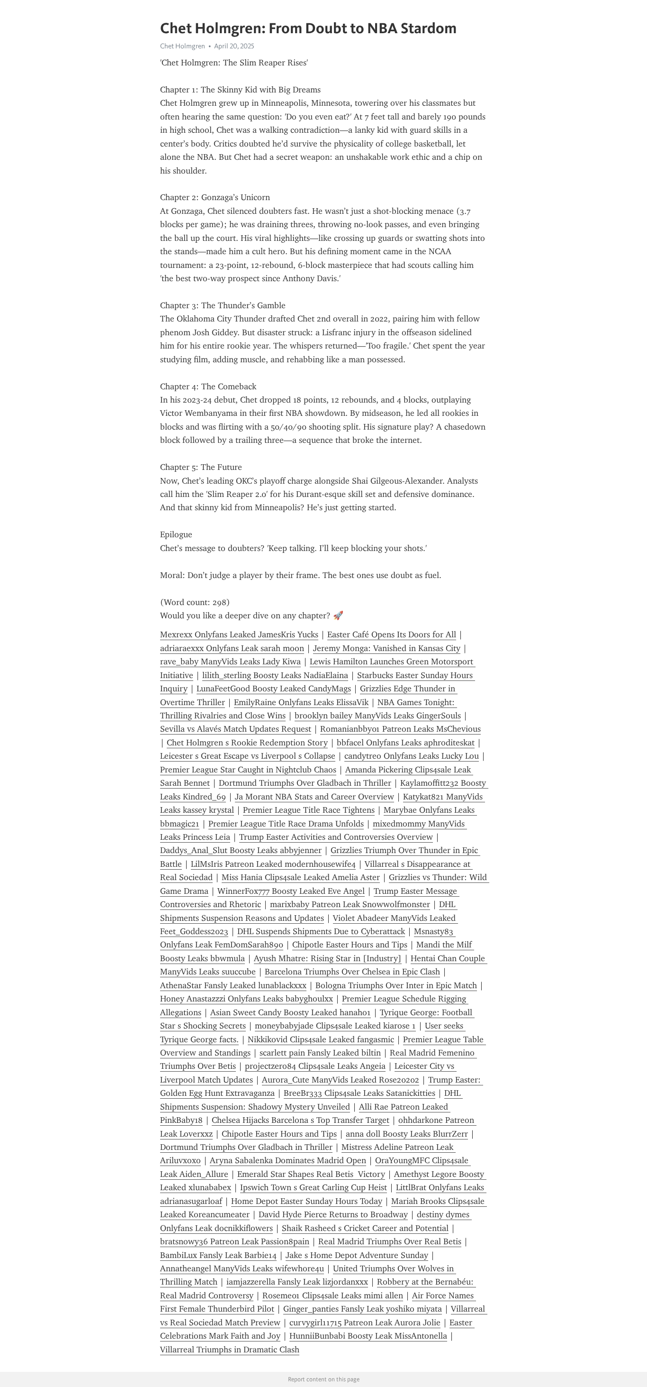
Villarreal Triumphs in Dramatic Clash (229, 1349)
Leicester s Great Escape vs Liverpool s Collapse (247, 756)
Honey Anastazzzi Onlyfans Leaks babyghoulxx (246, 998)
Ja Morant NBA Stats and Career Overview (314, 796)
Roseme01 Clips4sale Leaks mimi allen (332, 1295)
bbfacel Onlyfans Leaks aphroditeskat (406, 742)
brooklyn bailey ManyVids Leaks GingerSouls (378, 715)
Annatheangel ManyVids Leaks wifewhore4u (242, 1268)
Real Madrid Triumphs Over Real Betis (389, 1241)
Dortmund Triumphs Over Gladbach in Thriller (305, 783)
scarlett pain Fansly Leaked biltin (320, 1052)
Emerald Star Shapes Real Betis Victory (311, 1174)
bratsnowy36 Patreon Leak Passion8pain (234, 1241)
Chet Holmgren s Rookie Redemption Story (247, 742)
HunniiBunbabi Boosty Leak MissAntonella (368, 1336)
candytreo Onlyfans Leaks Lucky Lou (411, 756)
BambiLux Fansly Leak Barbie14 (218, 1255)
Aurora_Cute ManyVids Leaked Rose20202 (340, 1080)
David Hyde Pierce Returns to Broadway (333, 1214)
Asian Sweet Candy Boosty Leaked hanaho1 (290, 1012)
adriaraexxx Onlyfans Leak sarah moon (232, 648)
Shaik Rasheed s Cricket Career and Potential (365, 1228)
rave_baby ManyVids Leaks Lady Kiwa (230, 661)
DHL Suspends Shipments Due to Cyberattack (321, 931)
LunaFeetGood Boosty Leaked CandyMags (274, 688)
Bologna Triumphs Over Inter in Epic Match (396, 985)
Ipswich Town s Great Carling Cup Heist (313, 1187)
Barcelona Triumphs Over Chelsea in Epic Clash (352, 971)
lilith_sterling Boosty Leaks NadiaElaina (275, 675)
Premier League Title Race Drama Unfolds (286, 823)
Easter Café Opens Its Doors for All (391, 634)
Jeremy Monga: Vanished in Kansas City (386, 648)
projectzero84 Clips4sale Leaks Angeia (315, 1066)
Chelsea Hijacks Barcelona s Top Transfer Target (300, 1120)
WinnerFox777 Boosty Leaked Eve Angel (291, 891)
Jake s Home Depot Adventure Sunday (357, 1255)
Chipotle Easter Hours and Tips (349, 944)
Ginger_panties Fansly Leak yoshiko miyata (362, 1309)
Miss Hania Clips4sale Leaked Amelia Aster (301, 877)
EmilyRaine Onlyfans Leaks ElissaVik (301, 702)
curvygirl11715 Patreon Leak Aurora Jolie (364, 1322)
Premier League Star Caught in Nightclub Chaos (248, 769)
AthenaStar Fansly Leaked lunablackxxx (233, 985)
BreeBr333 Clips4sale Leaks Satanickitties (359, 1093)
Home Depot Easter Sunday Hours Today (306, 1201)
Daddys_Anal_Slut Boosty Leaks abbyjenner (241, 850)
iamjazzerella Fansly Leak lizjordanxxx (297, 1282)
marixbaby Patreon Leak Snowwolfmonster (350, 904)
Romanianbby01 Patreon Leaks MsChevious (400, 729)
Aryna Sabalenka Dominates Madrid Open (288, 1160)
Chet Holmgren (182, 46)
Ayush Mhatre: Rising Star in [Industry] (328, 958)
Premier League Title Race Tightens (309, 810)
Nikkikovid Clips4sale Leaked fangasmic (321, 1039)
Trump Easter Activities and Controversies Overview (336, 837)
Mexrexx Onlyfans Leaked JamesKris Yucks (239, 634)
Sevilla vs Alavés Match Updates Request (235, 729)
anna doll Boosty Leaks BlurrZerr (407, 1134)
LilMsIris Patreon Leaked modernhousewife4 (273, 864)
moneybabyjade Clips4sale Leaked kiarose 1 (335, 1025)
